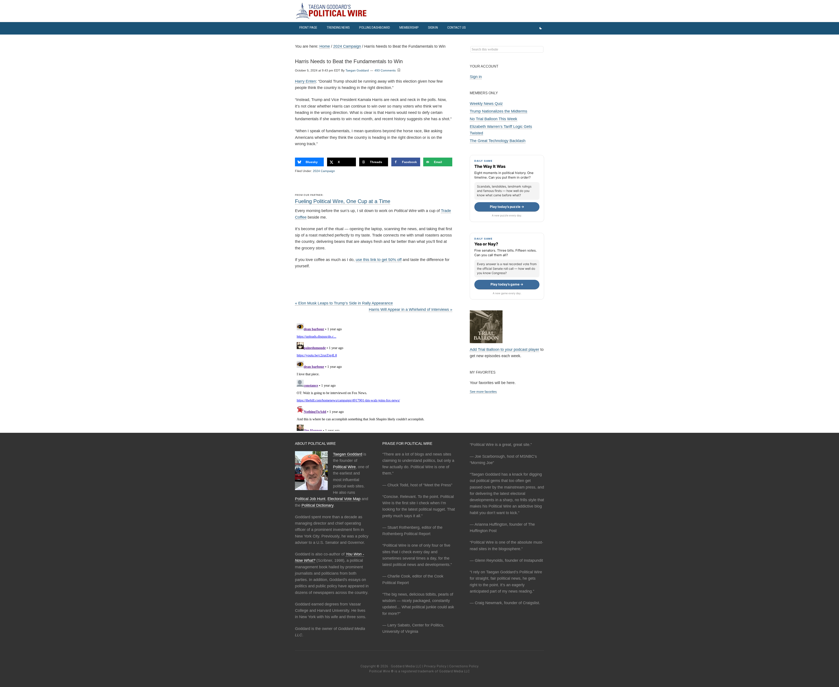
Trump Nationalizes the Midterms (498, 111)
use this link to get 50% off (379, 259)
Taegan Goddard (347, 454)
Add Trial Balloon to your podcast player (504, 349)
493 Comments (385, 70)
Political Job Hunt (310, 499)
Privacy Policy (435, 666)
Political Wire (344, 467)
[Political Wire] (419, 11)
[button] (399, 70)
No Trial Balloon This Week (493, 119)
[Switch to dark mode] (540, 28)
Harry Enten (305, 81)
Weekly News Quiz (486, 103)
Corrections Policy (464, 666)
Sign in (476, 77)
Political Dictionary (317, 505)
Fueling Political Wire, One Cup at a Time (342, 201)
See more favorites (483, 391)
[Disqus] (373, 376)
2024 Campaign (324, 171)
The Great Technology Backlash (497, 141)
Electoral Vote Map (344, 499)
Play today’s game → (507, 284)
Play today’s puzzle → (507, 207)
